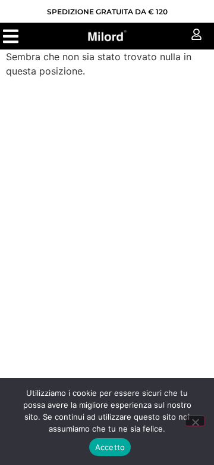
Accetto (110, 447)
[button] (10, 36)
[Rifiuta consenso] (195, 421)
